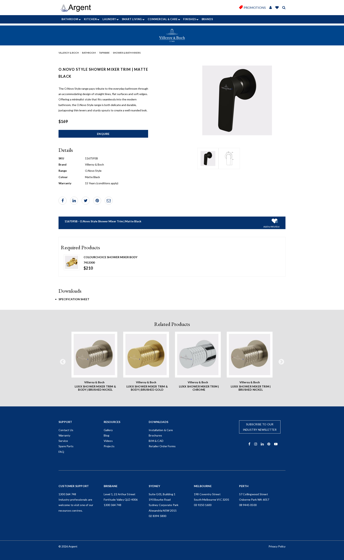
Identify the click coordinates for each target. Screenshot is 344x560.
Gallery (108, 430)
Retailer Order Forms (162, 446)
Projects (109, 446)
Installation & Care (161, 430)
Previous (63, 362)
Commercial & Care (162, 19)
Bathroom (70, 19)
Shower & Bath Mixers (127, 52)
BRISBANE (111, 486)
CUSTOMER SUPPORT (74, 486)
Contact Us (66, 430)
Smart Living (132, 19)
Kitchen (90, 19)
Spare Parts (66, 446)
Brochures (155, 435)
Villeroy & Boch (69, 52)
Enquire (103, 133)
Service (63, 440)
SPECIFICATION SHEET (74, 299)
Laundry (109, 19)
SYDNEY (154, 486)
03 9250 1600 (202, 505)
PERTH (244, 486)
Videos (108, 440)
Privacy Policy (277, 546)
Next (281, 362)
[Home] (77, 8)
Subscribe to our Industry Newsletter (260, 427)
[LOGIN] (270, 7)
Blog (106, 435)
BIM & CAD (156, 440)
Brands (207, 19)
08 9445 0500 (248, 505)
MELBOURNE (203, 486)
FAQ (61, 451)
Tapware (104, 52)
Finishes (189, 19)
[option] (208, 158)
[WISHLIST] (277, 7)
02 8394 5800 (157, 516)
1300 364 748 (67, 494)
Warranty (64, 435)
